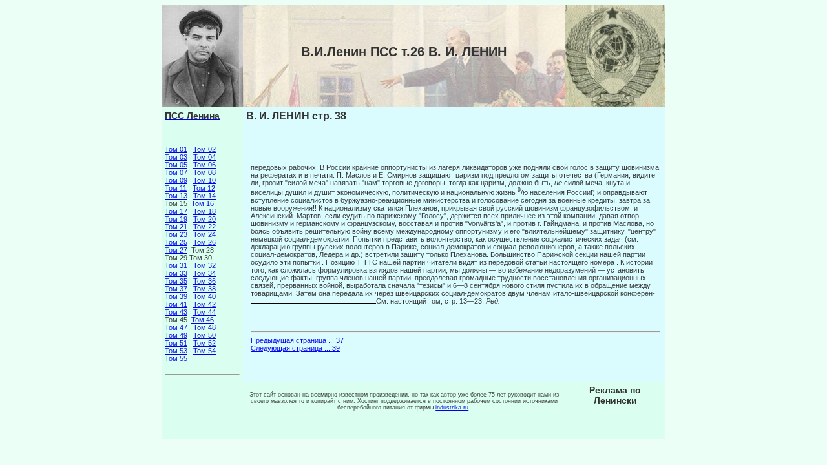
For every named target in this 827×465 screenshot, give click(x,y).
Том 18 (204, 211)
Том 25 (176, 242)
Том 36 (204, 281)
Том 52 (204, 343)
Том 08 (204, 172)
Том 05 (176, 165)
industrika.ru (451, 407)
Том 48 (204, 327)
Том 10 (204, 180)
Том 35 (176, 281)
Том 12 (204, 188)
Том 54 (204, 351)
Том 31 (176, 265)
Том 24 (204, 234)
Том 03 (176, 157)
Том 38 (204, 289)
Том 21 (176, 227)
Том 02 (204, 149)
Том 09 (176, 180)
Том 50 (204, 335)
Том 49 (176, 335)
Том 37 (176, 289)
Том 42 (204, 304)
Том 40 (204, 296)
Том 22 (204, 227)
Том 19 (176, 219)
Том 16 (202, 203)
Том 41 (176, 304)
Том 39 (176, 296)
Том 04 (204, 157)
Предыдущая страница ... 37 (297, 340)
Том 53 (176, 351)
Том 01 (176, 149)
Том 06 (204, 165)
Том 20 (204, 219)
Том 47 (176, 327)
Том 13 (176, 196)
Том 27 (176, 250)
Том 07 (176, 172)
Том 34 (204, 273)
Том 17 (176, 211)
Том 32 (204, 265)
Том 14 (204, 196)
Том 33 (176, 273)
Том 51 (176, 343)
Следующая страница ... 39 (295, 348)
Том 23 (176, 234)
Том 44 (204, 312)
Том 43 (176, 312)
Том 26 (204, 242)
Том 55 (176, 358)
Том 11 (176, 188)
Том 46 (202, 320)
